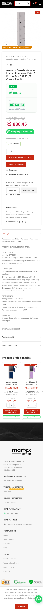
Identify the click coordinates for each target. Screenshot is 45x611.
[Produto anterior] (7, 64)
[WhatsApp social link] (25, 222)
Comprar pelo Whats (11, 417)
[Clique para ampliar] (6, 44)
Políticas (7, 571)
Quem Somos (9, 539)
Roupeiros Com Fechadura (16, 59)
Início (8, 56)
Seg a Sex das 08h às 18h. (13, 480)
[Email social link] (22, 222)
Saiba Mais (13, 491)
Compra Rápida (16, 164)
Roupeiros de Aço (19, 56)
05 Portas (32, 59)
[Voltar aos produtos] (10, 64)
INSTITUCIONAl (10, 531)
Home (6, 535)
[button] (11, 411)
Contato (7, 543)
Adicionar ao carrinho (20, 158)
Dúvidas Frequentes (11, 559)
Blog (5, 548)
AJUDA (6, 554)
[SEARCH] (27, 3)
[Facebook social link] (19, 222)
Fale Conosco (9, 567)
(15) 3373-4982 (12, 502)
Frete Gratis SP (11, 214)
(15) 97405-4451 (12, 513)
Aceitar (21, 606)
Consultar (28, 190)
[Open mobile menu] (40, 3)
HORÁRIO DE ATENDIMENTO (15, 476)
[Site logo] (7, 3)
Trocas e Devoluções (11, 563)
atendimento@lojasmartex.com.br (19, 524)
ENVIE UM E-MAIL (10, 520)
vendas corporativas (13, 487)
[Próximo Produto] (13, 64)
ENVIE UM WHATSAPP (12, 509)
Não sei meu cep (13, 195)
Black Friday (28, 212)
